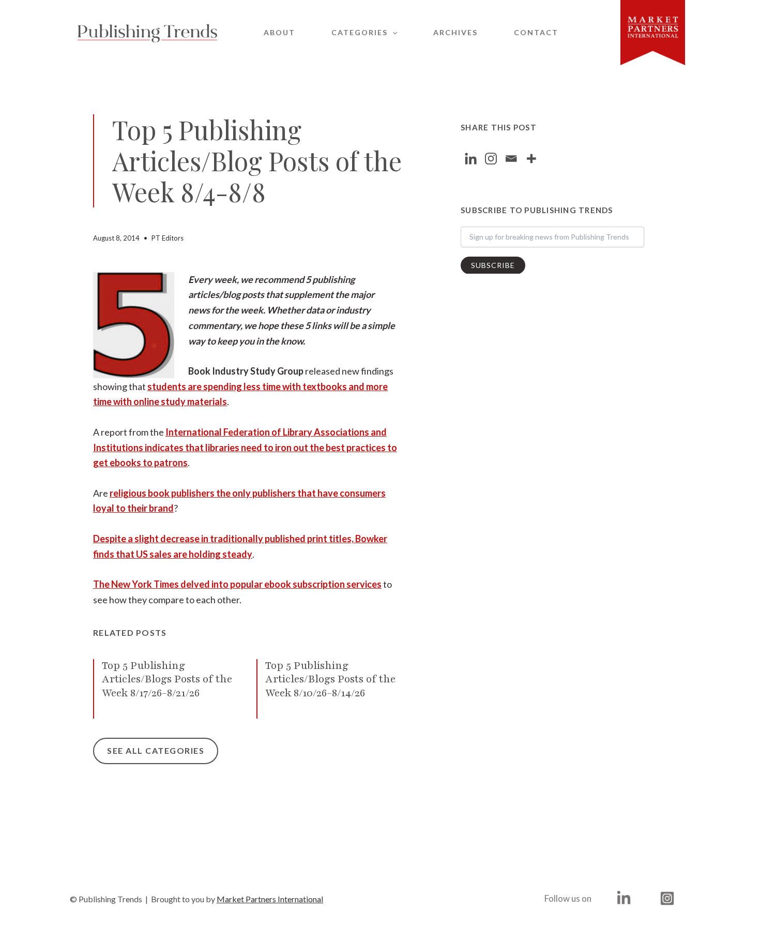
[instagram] (668, 898)
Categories (359, 32)
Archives (455, 32)
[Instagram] (491, 159)
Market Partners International (270, 899)
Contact (536, 32)
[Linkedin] (471, 159)
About (279, 32)
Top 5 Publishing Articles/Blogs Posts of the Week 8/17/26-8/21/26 (167, 679)
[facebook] (625, 898)
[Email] (511, 159)
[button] (392, 32)
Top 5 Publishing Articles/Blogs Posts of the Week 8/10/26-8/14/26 (330, 679)
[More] (531, 159)
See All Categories (155, 750)
